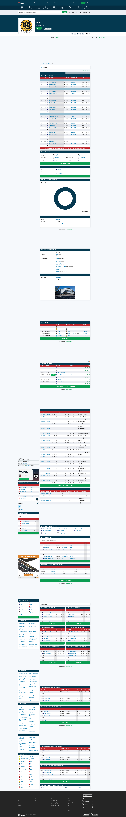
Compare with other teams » (80, 148)
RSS (68, 807)
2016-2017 (43, 447)
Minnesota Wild (22, 644)
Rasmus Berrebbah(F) (53, 116)
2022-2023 (43, 426)
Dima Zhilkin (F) (23, 491)
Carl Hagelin (28, 465)
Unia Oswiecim (64, 547)
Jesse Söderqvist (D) (48, 549)
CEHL (31, 763)
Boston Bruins (21, 624)
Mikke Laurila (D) (47, 551)
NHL (31, 487)
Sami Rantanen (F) (72, 638)
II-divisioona (41, 25)
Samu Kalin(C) (52, 127)
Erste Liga (32, 764)
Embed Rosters (86, 70)
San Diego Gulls (32, 684)
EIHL (31, 761)
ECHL (22, 606)
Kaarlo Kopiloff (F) (61, 383)
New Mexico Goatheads (33, 706)
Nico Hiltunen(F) (52, 120)
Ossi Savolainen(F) (52, 143)
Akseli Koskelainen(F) (53, 134)
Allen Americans (22, 707)
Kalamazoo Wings (22, 726)
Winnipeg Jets (31, 647)
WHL (21, 611)
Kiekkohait (60, 335)
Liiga (32, 496)
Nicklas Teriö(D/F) (52, 111)
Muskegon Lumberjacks (33, 739)
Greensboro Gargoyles (23, 717)
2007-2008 (43, 480)
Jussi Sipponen (57, 154)
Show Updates (48, 28)
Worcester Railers (32, 731)
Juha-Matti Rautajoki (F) (48, 774)
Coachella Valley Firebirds (22, 685)
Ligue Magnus (33, 759)
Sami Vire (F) (46, 700)
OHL (31, 491)
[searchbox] (42, 12)
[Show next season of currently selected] (89, 67)
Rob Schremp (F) (23, 489)
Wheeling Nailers (32, 728)
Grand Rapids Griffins (23, 689)
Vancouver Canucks (32, 642)
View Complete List (65, 561)
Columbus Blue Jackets (23, 634)
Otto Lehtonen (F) (78, 528)
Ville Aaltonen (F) (62, 530)
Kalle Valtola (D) (47, 547)
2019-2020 (43, 435)
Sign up (83, 2)
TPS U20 (57, 259)
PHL (31, 766)
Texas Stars (31, 692)
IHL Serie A (32, 758)
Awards (67, 2)
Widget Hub (70, 797)
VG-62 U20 (58, 271)
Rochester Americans (33, 681)
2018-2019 (43, 438)
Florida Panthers (22, 641)
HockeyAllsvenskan (24, 758)
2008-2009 (43, 475)
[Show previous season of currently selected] (41, 67)
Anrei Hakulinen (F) (47, 545)
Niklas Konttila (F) (72, 653)
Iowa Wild (21, 698)
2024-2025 (43, 416)
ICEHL (22, 787)
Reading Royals (31, 712)
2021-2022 (43, 428)
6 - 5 (74, 329)
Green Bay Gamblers (23, 747)
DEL (21, 779)
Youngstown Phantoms (33, 750)
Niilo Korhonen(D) (52, 95)
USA (18, 800)
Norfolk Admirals (32, 707)
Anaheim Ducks (22, 623)
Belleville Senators (22, 676)
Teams (35, 2)
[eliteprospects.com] (21, 2)
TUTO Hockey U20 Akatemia (61, 266)
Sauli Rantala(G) (52, 84)
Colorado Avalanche (23, 633)
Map (64, 223)
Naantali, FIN (73, 84)
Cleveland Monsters (23, 683)
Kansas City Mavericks (23, 728)
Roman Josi (24, 528)
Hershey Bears (22, 696)
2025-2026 (43, 414)
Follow (39, 28)
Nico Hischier (24, 530)
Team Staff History (65, 163)
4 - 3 (74, 331)
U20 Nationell (23, 759)
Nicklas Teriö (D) (61, 381)
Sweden (19, 797)
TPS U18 (57, 258)
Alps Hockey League (34, 756)
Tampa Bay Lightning (33, 638)
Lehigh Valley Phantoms (33, 673)
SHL (31, 607)
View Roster (53, 569)
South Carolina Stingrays (31, 718)
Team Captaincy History (65, 176)
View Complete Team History (65, 485)
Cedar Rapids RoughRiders (21, 738)
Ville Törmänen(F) (52, 146)
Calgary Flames (22, 628)
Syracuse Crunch (32, 690)
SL (21, 778)
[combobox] (42, 12)
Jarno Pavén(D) (52, 98)
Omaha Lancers (32, 740)
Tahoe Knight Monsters (33, 719)
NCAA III (31, 776)
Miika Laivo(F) (52, 139)
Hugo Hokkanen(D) (53, 93)
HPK (62, 545)
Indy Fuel (21, 723)
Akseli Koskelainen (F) (62, 370)
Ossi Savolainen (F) (78, 530)
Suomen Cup (48, 493)
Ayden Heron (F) (23, 494)
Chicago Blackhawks (23, 631)
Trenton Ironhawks (32, 723)
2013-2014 (43, 454)
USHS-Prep (33, 494)
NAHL (31, 604)
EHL (21, 768)
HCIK (63, 551)
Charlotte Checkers (22, 679)
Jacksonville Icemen (23, 725)
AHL (21, 604)
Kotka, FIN (73, 95)
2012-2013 (43, 456)
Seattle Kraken (31, 634)
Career (69, 810)
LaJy (68, 329)
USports (31, 779)
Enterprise (70, 808)
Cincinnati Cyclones (23, 712)
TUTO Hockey (58, 261)
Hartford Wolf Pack (22, 692)
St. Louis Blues (31, 636)
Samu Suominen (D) (73, 657)
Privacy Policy (70, 802)
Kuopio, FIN (73, 91)
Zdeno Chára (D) (23, 487)
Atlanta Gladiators (22, 709)
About (69, 798)
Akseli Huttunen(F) (53, 123)
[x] (75, 34)
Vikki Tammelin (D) (47, 770)
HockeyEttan (23, 761)
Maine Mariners (22, 730)
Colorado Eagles (22, 687)
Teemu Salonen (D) (47, 660)
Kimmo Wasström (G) (63, 528)
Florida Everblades (22, 714)
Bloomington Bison (22, 711)
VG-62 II (57, 268)
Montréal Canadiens (23, 646)
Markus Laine (81, 154)
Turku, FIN (73, 86)
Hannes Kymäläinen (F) (47, 530)
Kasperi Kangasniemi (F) (48, 720)
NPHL (32, 489)
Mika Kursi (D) (72, 636)
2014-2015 (43, 452)
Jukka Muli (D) (72, 640)
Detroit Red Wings (22, 638)
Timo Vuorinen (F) (47, 713)
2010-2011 (43, 466)
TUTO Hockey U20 (59, 264)
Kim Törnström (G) (62, 532)
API (68, 805)
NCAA (22, 609)
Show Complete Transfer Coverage (65, 386)
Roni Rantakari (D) (61, 372)
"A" (57, 107)
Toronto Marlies (32, 694)
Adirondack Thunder (23, 706)
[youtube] (78, 34)
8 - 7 (74, 333)
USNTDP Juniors (32, 747)
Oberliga (22, 782)
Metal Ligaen (23, 766)
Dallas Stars (21, 636)
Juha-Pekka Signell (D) (47, 528)
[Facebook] (19, 459)
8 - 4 (74, 326)
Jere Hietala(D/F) (52, 91)
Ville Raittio (57, 157)
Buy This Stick (28, 575)
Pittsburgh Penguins (32, 631)
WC (21, 784)
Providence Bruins (32, 679)
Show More (28, 533)
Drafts (53, 2)
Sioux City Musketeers (33, 742)
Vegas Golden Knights (33, 644)
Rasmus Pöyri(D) (52, 100)
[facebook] (83, 34)
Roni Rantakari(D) (52, 105)
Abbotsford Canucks (23, 673)
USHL (31, 602)
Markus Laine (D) (46, 532)
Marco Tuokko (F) (46, 533)
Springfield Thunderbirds (31, 688)
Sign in (88, 2)
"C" (55, 127)
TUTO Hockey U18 (59, 263)
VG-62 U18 (58, 269)
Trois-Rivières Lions (32, 724)
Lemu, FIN (73, 105)
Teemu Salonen (60, 173)
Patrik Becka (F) (47, 554)
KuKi (69, 333)
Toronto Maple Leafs (32, 639)
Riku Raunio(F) (52, 141)
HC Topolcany (64, 554)
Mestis (22, 764)
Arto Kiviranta (81, 159)
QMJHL (22, 614)
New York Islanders (32, 624)
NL (30, 611)
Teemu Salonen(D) (52, 107)
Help (69, 800)
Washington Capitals (33, 646)
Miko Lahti (59, 171)
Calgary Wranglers (22, 678)
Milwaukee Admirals (32, 676)
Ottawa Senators (32, 628)
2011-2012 (43, 461)
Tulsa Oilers (31, 726)
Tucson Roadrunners (33, 695)
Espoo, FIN (73, 82)
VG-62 (57, 254)
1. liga (71, 554)
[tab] (53, 73)
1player (68, 787)
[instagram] (80, 34)
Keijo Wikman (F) (72, 655)
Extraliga (32, 612)
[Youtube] (25, 459)
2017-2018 (43, 440)
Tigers (59, 331)
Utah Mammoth (32, 641)
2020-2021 (43, 433)
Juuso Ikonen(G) (52, 82)
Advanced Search (85, 12)
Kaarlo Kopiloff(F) (52, 130)
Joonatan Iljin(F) (52, 125)
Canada (19, 798)
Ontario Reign (31, 678)
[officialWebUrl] (72, 34)
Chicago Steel (21, 740)
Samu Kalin (59, 169)
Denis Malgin (24, 525)
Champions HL (23, 769)
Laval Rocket (21, 700)
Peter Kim (25, 463)
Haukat (63, 549)
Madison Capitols (32, 737)
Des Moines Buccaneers (23, 741)
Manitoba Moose (32, 674)
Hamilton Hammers (22, 690)
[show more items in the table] (37, 499)
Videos (48, 2)
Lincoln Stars (21, 749)
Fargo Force (21, 746)
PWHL (31, 786)
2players (56, 787)
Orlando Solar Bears (32, 709)
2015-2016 (43, 449)
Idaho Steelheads (22, 722)
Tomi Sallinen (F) (23, 496)
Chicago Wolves (22, 681)
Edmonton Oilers (22, 639)
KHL (31, 606)
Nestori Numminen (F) (48, 558)
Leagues (42, 2)
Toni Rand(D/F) (52, 102)
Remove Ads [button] (102, 37)
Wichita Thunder (32, 729)
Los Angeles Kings (22, 642)
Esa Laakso (81, 160)
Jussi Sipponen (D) (47, 621)
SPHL (22, 607)
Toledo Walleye (31, 721)
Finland (19, 802)
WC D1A (22, 786)
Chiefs (69, 326)
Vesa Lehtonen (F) (72, 651)
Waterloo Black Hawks (33, 748)
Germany (19, 803)
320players (45, 787)
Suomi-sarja (48, 416)
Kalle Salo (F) (46, 618)
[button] (86, 8)
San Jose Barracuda (32, 686)
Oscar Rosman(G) (52, 86)
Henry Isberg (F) (62, 533)
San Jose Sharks (32, 633)
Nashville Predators (22, 647)
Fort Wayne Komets (22, 716)
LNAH (31, 778)
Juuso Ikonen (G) (61, 367)
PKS (71, 374)
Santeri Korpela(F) (52, 132)
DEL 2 (22, 781)
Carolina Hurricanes (23, 629)
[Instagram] (23, 459)
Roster (53, 73)
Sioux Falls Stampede (33, 744)
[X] (21, 459)
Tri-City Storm (31, 745)
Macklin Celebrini (25, 523)
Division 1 (72, 556)
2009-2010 (43, 470)
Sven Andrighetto (25, 521)
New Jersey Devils (32, 623)
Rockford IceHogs (32, 683)
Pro (78, 2)
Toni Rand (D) (60, 379)
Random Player (74, 12)
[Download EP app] (28, 475)
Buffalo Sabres (22, 626)
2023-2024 (43, 421)
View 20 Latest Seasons (65, 580)
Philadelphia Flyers (32, 629)
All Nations (20, 805)
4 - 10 (74, 335)
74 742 (89, 33)
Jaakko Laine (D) (61, 374)
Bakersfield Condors (23, 674)
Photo (69, 803)
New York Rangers (32, 626)
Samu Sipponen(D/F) (53, 109)
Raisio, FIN (73, 123)
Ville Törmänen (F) (61, 377)
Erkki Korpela (57, 155)
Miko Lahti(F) (51, 136)
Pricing (73, 2)
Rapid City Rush (32, 711)
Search (64, 12)
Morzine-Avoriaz (65, 556)
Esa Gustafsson (82, 157)
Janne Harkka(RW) (52, 118)
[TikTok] (28, 459)
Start (41, 63)
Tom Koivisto (81, 155)
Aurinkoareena (58, 277)
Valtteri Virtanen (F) (48, 556)
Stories (61, 2)
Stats (30, 2)
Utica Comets (31, 697)
